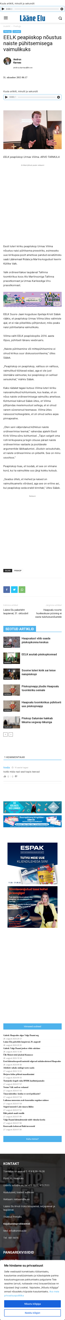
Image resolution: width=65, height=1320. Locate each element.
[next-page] (11, 734)
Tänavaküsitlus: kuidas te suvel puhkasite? (21, 1094)
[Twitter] (14, 589)
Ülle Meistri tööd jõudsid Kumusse (18, 1055)
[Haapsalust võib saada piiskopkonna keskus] (11, 642)
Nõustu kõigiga (32, 1303)
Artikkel (7, 646)
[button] (60, 18)
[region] (32, 1290)
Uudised (17, 31)
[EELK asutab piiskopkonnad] (11, 658)
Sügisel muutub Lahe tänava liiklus (18, 1107)
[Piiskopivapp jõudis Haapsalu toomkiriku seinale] (11, 690)
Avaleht (6, 26)
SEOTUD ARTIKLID (19, 629)
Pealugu (17, 26)
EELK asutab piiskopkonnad (39, 654)
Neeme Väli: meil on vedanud (15, 1087)
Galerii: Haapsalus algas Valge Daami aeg (21, 1035)
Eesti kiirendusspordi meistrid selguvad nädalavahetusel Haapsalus (32, 1061)
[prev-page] (5, 734)
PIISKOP (18, 570)
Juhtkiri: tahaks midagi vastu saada (18, 1068)
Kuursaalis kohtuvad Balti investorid (19, 1126)
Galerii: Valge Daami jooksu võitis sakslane (21, 1048)
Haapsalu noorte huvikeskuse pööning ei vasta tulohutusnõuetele (48, 613)
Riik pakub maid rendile (13, 1113)
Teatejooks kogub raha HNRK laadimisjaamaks (23, 1081)
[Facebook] (6, 589)
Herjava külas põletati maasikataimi (18, 1074)
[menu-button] (5, 18)
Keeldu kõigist (32, 1312)
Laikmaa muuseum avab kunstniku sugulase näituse (26, 1100)
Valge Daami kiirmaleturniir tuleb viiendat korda (24, 1120)
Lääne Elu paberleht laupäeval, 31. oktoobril (15, 611)
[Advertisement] (32, 199)
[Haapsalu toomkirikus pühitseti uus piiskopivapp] (11, 706)
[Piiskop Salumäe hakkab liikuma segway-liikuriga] (11, 722)
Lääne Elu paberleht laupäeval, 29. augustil (21, 1042)
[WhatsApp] (22, 589)
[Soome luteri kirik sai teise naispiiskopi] (11, 674)
